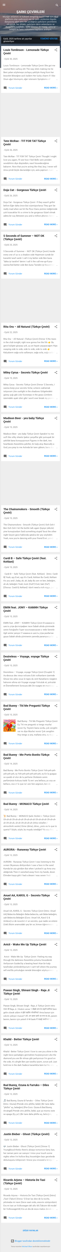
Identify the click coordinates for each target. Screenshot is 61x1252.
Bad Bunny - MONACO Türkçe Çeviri (26, 804)
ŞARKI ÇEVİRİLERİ (30, 12)
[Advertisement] (30, 115)
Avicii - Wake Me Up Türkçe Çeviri (24, 944)
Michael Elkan (27, 1246)
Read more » (51, 88)
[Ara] (57, 5)
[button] (56, 50)
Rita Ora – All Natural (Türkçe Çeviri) (26, 326)
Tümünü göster (49, 38)
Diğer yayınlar (30, 1230)
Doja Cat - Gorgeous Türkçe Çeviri (24, 190)
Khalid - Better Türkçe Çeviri (21, 1039)
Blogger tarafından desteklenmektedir (32, 1241)
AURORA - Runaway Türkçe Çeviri (24, 849)
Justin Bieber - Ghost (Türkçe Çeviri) (26, 1134)
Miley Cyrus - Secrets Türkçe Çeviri (25, 372)
